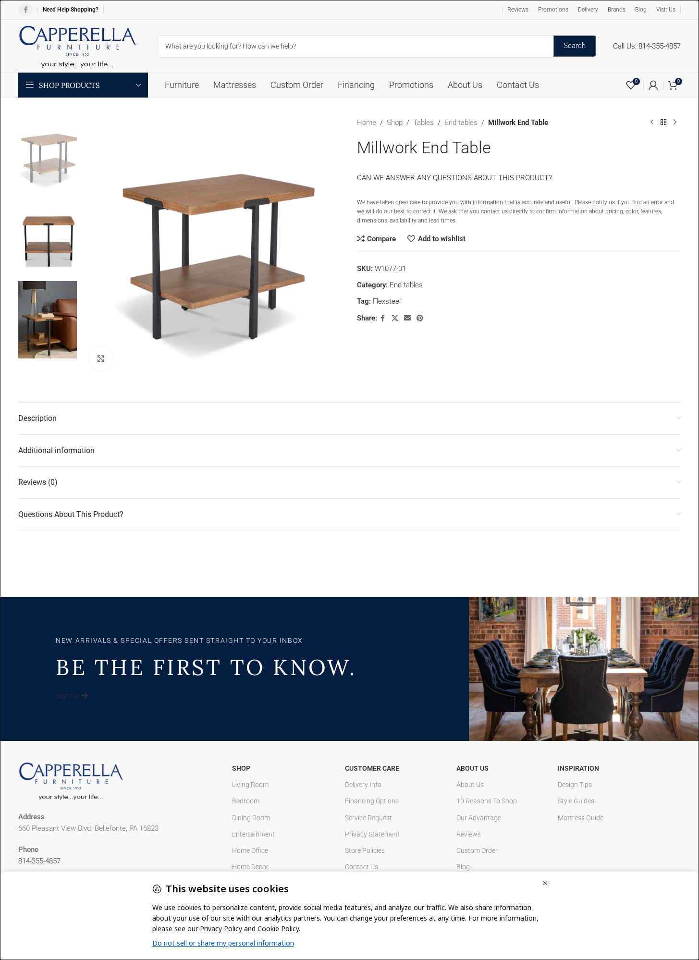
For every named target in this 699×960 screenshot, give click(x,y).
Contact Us (361, 867)
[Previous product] (652, 122)
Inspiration (578, 768)
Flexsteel (387, 301)
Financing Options (372, 801)
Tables (423, 122)
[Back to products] (663, 122)
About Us (472, 768)
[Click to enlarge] (101, 358)
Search (575, 45)
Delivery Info (363, 784)
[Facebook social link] (25, 9)
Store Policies (365, 850)
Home (366, 122)
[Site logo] (78, 45)
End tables (461, 122)
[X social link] (395, 318)
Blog (463, 867)
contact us (494, 211)
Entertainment (253, 834)
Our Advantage (478, 818)
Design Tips (575, 784)
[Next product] (675, 122)
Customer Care (372, 768)
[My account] (653, 85)
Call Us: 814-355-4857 (647, 46)
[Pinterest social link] (420, 318)
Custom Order (477, 850)
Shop (395, 122)
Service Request (368, 818)
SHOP (241, 768)
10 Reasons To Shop (486, 801)
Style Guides (576, 801)
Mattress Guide (580, 818)
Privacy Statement (372, 834)
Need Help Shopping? (70, 9)
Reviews (468, 834)
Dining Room (251, 818)
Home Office (250, 850)
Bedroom (245, 801)
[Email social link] (407, 318)
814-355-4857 (39, 861)
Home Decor (250, 867)
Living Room (250, 784)
